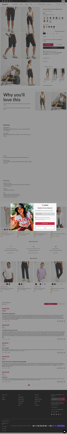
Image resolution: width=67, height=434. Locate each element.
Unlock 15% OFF (45, 223)
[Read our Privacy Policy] (54, 219)
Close (45, 227)
